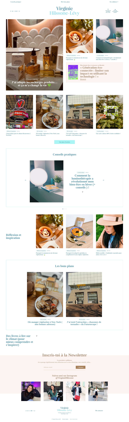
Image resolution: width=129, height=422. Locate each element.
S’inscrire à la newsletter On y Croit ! (108, 11)
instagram (10, 11)
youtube (31, 410)
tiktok (19, 11)
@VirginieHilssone (64, 378)
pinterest (17, 11)
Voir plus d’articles (64, 142)
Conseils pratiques (15, 2)
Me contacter (99, 410)
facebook (14, 11)
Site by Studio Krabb (73, 419)
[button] (103, 180)
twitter (12, 11)
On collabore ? (114, 2)
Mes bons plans (65, 2)
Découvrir (83, 79)
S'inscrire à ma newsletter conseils (115, 11)
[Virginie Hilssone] (64, 11)
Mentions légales (65, 419)
